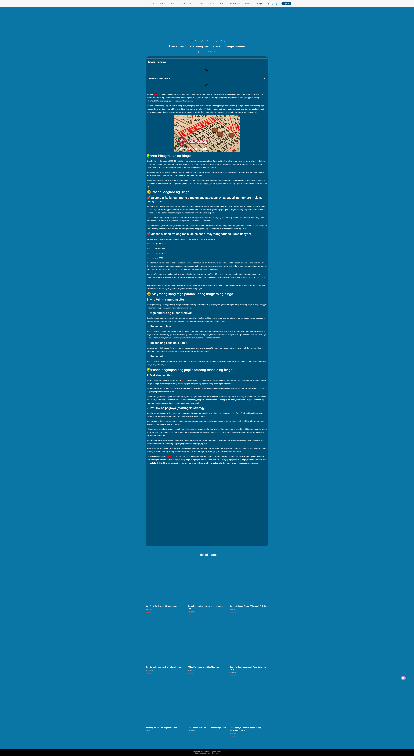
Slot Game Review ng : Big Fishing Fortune (164, 667)
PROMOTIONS (235, 4)
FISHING (201, 4)
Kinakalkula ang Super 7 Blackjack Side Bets (249, 606)
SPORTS (212, 4)
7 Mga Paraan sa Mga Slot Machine (203, 667)
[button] (265, 62)
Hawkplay (259, 4)
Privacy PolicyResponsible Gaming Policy (207, 753)
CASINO (173, 4)
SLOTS (153, 4)
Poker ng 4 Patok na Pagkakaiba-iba (161, 728)
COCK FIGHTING (187, 4)
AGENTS (248, 4)
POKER (222, 4)
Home (185, 41)
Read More (149, 612)
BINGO (162, 4)
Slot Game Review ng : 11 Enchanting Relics (207, 728)
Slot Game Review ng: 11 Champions (161, 606)
